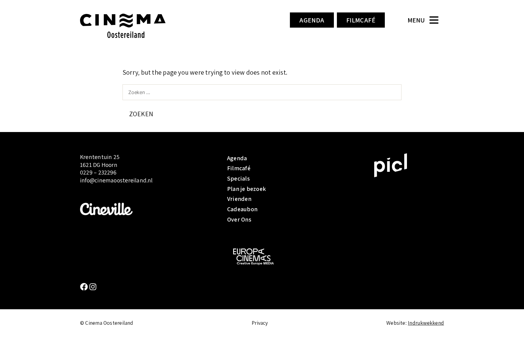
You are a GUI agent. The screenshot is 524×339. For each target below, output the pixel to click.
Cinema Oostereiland (133, 26)
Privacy (260, 322)
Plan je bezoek (246, 189)
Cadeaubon (242, 209)
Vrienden (239, 199)
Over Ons (239, 219)
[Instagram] (92, 287)
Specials (238, 178)
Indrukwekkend (426, 322)
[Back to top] (510, 325)
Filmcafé (361, 20)
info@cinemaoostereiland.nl (116, 180)
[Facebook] (84, 287)
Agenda (311, 20)
